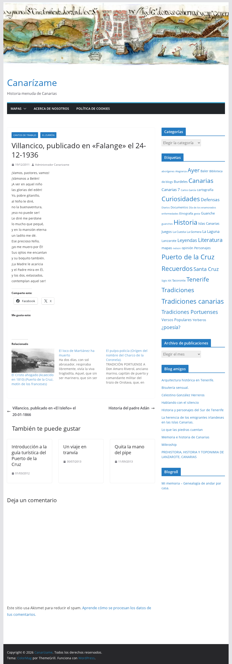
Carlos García (188, 190)
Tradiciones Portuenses (190, 311)
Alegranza (181, 171)
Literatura (210, 240)
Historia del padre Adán (129, 408)
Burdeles (181, 181)
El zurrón (48, 135)
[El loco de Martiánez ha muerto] (82, 364)
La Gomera (194, 232)
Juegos (167, 231)
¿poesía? (171, 327)
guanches (167, 223)
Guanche (208, 213)
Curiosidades (181, 198)
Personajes (202, 248)
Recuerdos (177, 268)
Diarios (166, 207)
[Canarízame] (115, 5)
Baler (204, 171)
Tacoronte (179, 280)
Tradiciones (178, 290)
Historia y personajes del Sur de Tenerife (193, 410)
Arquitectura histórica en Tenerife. (188, 380)
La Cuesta (179, 232)
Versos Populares (177, 319)
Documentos (179, 207)
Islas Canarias (208, 223)
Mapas (16, 108)
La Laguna (211, 231)
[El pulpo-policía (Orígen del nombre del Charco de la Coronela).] (129, 367)
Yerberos (199, 320)
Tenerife (197, 279)
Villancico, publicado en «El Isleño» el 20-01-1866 (44, 411)
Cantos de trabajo (24, 135)
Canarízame (32, 82)
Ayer (194, 170)
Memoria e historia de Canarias (185, 437)
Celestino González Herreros (183, 395)
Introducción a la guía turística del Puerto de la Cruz (29, 455)
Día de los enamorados (202, 207)
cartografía (205, 190)
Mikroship (169, 444)
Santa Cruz (206, 269)
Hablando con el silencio (180, 402)
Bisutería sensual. (175, 387)
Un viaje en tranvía (74, 450)
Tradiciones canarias (193, 301)
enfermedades (170, 213)
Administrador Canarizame (52, 165)
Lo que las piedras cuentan (182, 430)
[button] (24, 108)
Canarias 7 (171, 189)
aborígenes (168, 171)
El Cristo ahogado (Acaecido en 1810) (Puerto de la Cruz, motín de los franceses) (32, 379)
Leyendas (187, 240)
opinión (187, 248)
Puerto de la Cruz (188, 256)
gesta (197, 213)
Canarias (200, 181)
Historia (185, 222)
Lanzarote (169, 241)
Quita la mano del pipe (129, 450)
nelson (177, 248)
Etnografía (186, 213)
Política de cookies (93, 108)
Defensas (210, 199)
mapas (167, 248)
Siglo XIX (166, 280)
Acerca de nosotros (51, 108)
